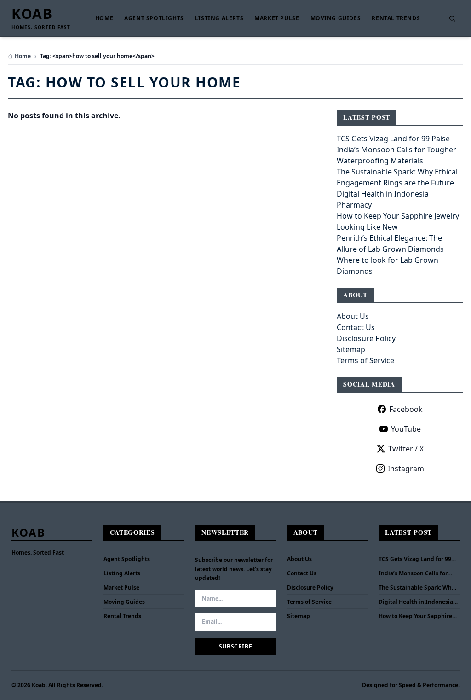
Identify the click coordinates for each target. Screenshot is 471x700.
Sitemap (351, 349)
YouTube (406, 429)
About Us (353, 316)
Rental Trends (396, 18)
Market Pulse (276, 18)
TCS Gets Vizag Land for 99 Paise (393, 138)
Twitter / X (406, 449)
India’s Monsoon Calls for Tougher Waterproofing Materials (413, 573)
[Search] (452, 18)
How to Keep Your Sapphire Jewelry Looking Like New (415, 616)
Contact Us (356, 327)
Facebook (406, 409)
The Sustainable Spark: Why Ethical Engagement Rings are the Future (417, 587)
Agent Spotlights (154, 18)
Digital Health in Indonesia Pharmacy (416, 602)
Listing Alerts (219, 18)
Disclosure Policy (366, 338)
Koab (31, 14)
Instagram (406, 468)
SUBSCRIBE (235, 646)
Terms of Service (365, 360)
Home (104, 18)
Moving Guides (335, 18)
